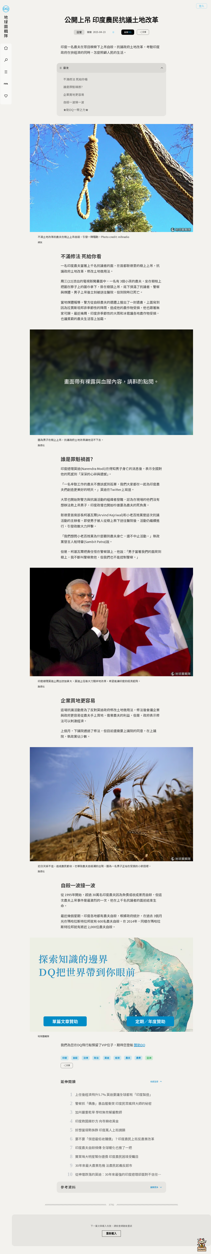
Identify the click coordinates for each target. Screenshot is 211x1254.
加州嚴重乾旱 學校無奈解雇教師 (98, 1112)
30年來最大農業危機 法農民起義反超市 (103, 1165)
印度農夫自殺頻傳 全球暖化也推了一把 (103, 1147)
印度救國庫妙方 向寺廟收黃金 (97, 1121)
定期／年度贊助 (150, 1021)
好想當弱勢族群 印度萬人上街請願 (100, 1130)
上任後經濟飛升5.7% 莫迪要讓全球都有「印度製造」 (114, 1094)
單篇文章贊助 (65, 1021)
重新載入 (111, 1233)
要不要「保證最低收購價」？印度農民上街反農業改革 (114, 1138)
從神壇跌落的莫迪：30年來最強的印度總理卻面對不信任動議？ (118, 1174)
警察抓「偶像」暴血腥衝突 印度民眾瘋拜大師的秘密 (113, 1103)
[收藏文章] (113, 32)
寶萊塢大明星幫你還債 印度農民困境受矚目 (106, 1156)
